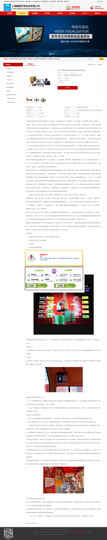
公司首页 (9, 13)
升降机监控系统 (11, 98)
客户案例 (72, 13)
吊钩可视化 (9, 76)
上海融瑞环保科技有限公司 (77, 532)
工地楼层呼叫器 (11, 102)
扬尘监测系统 (10, 72)
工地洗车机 (9, 79)
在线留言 (67, 87)
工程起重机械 (71, 75)
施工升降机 (79, 75)
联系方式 (97, 13)
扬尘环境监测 (10, 83)
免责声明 (49, 534)
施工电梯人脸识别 (11, 94)
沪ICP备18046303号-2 (64, 532)
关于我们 (47, 13)
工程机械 (65, 75)
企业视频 (34, 13)
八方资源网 (43, 534)
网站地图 (60, 534)
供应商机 (22, 13)
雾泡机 (8, 91)
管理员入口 (55, 534)
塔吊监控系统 (10, 87)
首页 (94, 64)
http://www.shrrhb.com (31, 523)
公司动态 (59, 13)
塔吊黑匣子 (9, 68)
